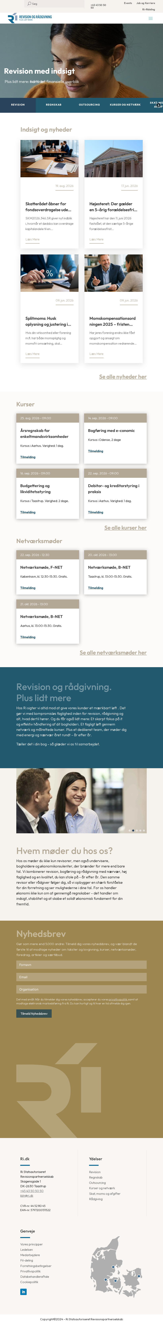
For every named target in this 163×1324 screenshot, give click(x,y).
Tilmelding (27, 457)
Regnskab (96, 1177)
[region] (81, 68)
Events (128, 3)
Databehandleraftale (34, 1277)
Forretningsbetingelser (35, 1266)
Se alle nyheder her (123, 376)
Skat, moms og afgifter (104, 1194)
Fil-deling (26, 1260)
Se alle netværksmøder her (113, 652)
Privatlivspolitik (30, 1271)
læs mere (32, 239)
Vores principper (31, 1244)
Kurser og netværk (102, 1188)
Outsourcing (97, 1183)
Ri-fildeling (148, 9)
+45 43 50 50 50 (98, 6)
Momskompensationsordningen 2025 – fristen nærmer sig (112, 321)
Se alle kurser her (125, 527)
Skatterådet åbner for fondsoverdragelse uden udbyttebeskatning (47, 207)
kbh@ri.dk (26, 1196)
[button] (18, 105)
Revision (95, 1172)
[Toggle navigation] (150, 18)
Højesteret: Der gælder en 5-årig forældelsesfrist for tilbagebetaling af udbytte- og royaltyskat (113, 207)
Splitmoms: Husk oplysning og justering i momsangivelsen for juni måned (48, 321)
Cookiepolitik (29, 1282)
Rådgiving (96, 1199)
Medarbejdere (30, 1255)
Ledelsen (26, 1250)
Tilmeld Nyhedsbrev (34, 1014)
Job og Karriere (145, 3)
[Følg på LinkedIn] (23, 1292)
